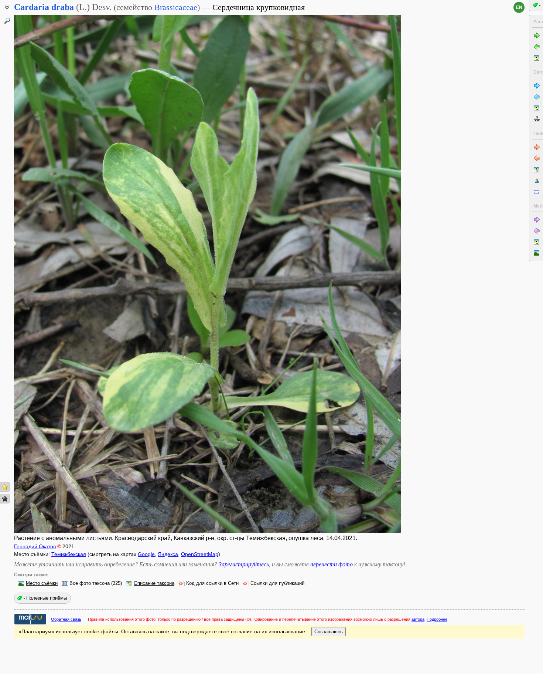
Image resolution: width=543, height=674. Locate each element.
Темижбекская (68, 554)
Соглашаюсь (328, 631)
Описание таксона (154, 583)
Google (146, 554)
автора (417, 619)
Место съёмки (42, 583)
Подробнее (437, 619)
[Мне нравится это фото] (5, 487)
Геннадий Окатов (35, 546)
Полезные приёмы (46, 598)
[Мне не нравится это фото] (5, 498)
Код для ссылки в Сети (212, 583)
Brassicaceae (175, 7)
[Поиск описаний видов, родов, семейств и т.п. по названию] (7, 20)
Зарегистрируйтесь (244, 564)
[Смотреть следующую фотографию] (360, 274)
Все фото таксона (89, 583)
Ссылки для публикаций (277, 583)
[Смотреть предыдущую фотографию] (54, 274)
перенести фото (331, 564)
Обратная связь (66, 619)
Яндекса (168, 554)
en (519, 7)
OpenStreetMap (199, 554)
